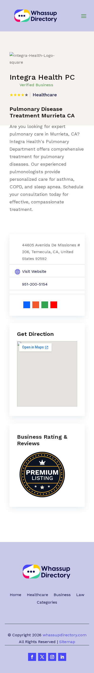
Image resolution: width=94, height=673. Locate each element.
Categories (47, 603)
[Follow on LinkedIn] (62, 657)
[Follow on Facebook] (32, 657)
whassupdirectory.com (64, 635)
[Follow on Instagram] (52, 657)
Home (15, 595)
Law (80, 595)
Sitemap (67, 641)
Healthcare (37, 595)
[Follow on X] (42, 657)
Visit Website (34, 271)
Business (62, 595)
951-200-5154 (35, 284)
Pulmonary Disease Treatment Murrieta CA (42, 112)
